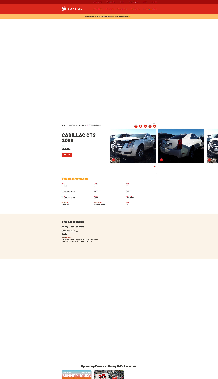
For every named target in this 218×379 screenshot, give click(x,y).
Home (63, 125)
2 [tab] (155, 166)
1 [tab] (154, 166)
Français (154, 2)
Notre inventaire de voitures (77, 125)
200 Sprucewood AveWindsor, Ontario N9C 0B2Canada (70, 232)
